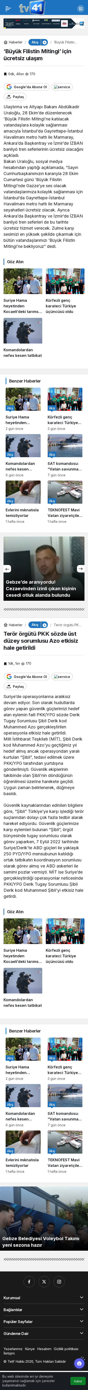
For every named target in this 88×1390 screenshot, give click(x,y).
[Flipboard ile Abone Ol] (62, 87)
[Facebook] (29, 1281)
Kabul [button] (78, 1381)
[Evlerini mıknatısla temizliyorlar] (23, 502)
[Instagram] (59, 1281)
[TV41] (31, 8)
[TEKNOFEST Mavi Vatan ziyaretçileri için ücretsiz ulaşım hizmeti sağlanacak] (65, 502)
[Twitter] (44, 1281)
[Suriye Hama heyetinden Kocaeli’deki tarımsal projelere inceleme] (23, 291)
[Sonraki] (80, 568)
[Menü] (8, 8)
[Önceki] (7, 568)
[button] (80, 8)
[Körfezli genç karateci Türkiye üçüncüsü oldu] (65, 291)
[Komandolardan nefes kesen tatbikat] (23, 338)
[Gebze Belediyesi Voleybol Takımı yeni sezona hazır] (44, 1218)
